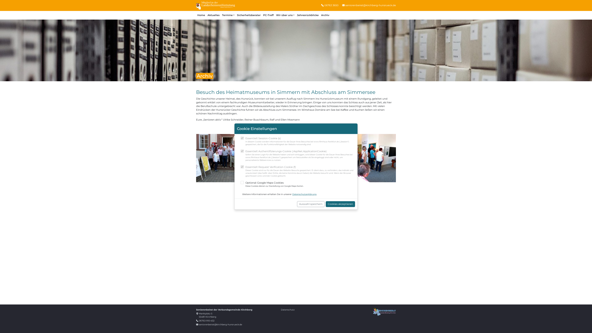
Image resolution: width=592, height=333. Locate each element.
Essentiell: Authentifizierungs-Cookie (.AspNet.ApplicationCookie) (299, 155)
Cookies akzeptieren (340, 204)
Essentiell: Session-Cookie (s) (297, 141)
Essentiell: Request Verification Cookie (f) (299, 171)
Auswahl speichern (311, 204)
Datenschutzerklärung (304, 194)
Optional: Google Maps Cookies (274, 184)
